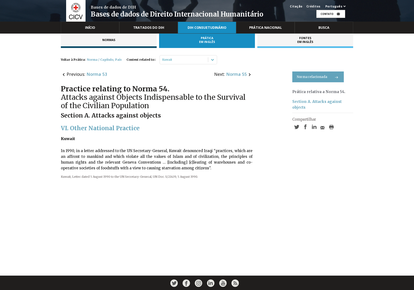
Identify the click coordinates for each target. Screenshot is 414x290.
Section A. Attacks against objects (317, 104)
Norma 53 (96, 74)
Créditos (313, 6)
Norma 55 (236, 74)
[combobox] (162, 59)
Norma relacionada (312, 77)
